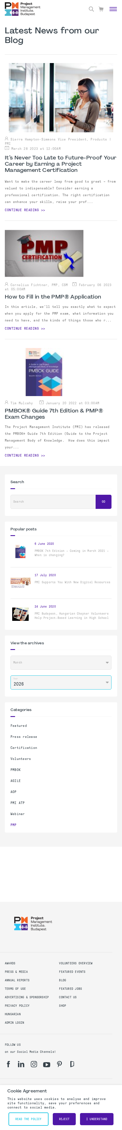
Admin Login (14, 1022)
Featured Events (72, 971)
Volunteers (20, 759)
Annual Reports (17, 980)
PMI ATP (17, 803)
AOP (13, 792)
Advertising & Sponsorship (27, 997)
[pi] (59, 1064)
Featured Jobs (70, 988)
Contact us (68, 997)
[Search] (91, 9)
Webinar (17, 814)
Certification (23, 748)
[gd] (72, 1064)
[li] (21, 1064)
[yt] (46, 1064)
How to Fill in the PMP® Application (53, 297)
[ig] (33, 1064)
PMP (13, 825)
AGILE (15, 781)
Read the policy (28, 1119)
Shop (62, 1005)
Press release (23, 737)
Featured (18, 726)
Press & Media (16, 971)
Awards (10, 963)
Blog (62, 980)
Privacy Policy (17, 1005)
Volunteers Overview (75, 963)
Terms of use (15, 988)
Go (103, 501)
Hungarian (13, 1014)
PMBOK (15, 770)
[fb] (8, 1064)
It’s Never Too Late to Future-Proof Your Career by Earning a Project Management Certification (61, 164)
